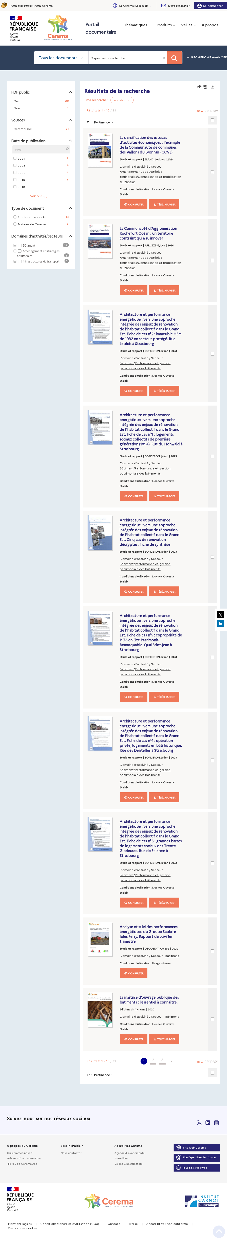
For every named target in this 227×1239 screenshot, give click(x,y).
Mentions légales (20, 1224)
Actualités (121, 1158)
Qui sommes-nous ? (19, 1153)
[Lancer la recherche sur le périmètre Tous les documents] (174, 57)
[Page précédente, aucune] (135, 1061)
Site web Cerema (194, 1147)
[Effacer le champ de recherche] (164, 57)
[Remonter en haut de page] (219, 1232)
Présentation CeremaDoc (24, 1158)
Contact (114, 1224)
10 (198, 111)
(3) (39, 195)
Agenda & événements (129, 1153)
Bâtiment (127, 363)
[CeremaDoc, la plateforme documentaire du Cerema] (59, 27)
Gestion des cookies (22, 1228)
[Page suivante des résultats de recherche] (171, 1061)
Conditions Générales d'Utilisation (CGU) (69, 1224)
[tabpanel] (113, 583)
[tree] (41, 253)
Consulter (135, 204)
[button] (131, 5)
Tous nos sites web (194, 1167)
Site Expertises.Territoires (199, 1157)
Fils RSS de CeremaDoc (22, 1163)
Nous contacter (71, 1153)
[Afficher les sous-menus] (151, 5)
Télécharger (166, 204)
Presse (133, 1224)
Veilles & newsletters (128, 1163)
